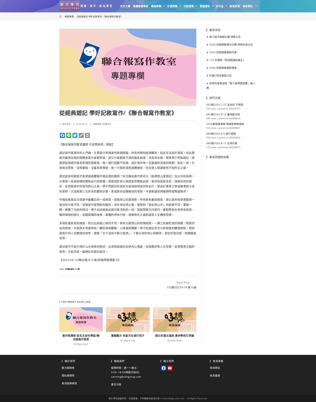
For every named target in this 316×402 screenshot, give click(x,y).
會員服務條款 (69, 383)
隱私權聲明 (68, 375)
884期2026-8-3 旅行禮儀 (221, 133)
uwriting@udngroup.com (126, 376)
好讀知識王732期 (72, 269)
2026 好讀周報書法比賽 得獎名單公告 (231, 44)
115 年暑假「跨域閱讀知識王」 (227, 60)
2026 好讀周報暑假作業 (223, 52)
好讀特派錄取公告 (220, 75)
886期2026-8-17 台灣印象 (221, 143)
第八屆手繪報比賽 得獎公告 (225, 36)
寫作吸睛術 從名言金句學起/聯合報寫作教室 (81, 337)
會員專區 (215, 367)
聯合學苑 (66, 124)
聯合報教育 (68, 367)
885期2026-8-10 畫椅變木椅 (223, 114)
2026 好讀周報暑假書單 (223, 67)
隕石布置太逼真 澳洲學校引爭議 (174, 335)
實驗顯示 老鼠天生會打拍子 (128, 335)
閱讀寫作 (107, 124)
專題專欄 (97, 124)
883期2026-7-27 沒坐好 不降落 (224, 104)
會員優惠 (215, 375)
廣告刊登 (116, 384)
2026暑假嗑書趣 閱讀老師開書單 (225, 124)
